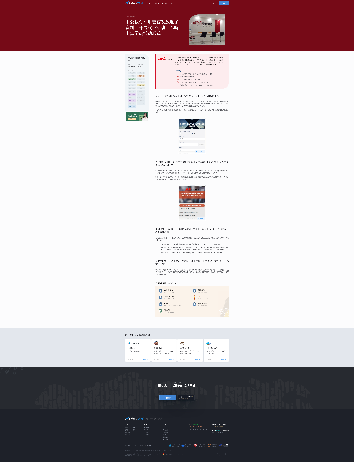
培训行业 (146, 430)
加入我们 (142, 445)
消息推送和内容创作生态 (195, 427)
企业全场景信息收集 (217, 427)
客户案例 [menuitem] (164, 3)
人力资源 (146, 432)
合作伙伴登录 (203, 429)
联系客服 (220, 432)
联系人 (135, 427)
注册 (224, 3)
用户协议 (149, 445)
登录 (214, 3)
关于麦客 (127, 445)
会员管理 (128, 432)
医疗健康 (146, 434)
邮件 (126, 430)
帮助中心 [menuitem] (172, 3)
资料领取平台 (200, 151)
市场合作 (134, 445)
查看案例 (145, 359)
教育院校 (146, 427)
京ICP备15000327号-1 (155, 454)
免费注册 (168, 398)
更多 (145, 437)
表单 (126, 427)
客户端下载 (196, 429)
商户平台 (128, 434)
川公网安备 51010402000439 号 (174, 454)
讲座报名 (201, 218)
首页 (190, 429)
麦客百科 (214, 432)
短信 (134, 430)
